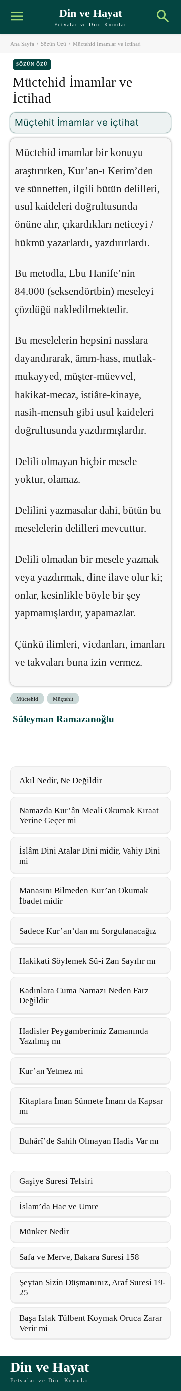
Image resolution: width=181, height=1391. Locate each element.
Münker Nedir (44, 1232)
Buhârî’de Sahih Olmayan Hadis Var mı (89, 1141)
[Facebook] (24, 741)
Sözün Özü (53, 44)
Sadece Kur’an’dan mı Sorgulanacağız (87, 931)
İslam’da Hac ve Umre (59, 1206)
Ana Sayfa (22, 44)
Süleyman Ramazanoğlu (63, 719)
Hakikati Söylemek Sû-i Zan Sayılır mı (87, 961)
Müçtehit (63, 699)
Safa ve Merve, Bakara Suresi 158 (79, 1257)
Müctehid (27, 699)
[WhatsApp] (70, 741)
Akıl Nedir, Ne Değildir (60, 780)
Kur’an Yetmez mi (51, 1071)
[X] (47, 741)
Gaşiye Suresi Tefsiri (56, 1181)
